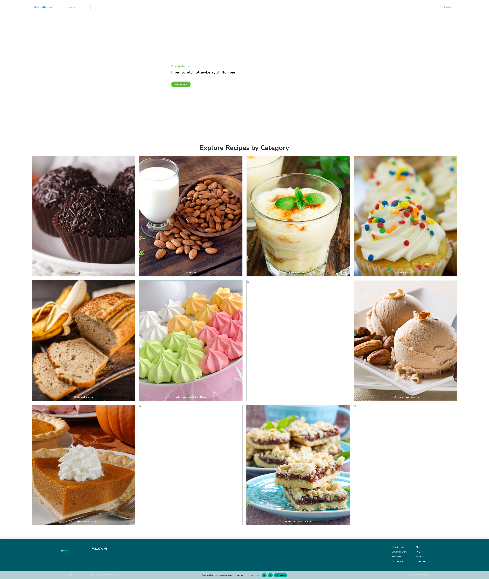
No (270, 575)
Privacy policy (280, 575)
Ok (264, 575)
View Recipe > (181, 84)
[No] (486, 575)
